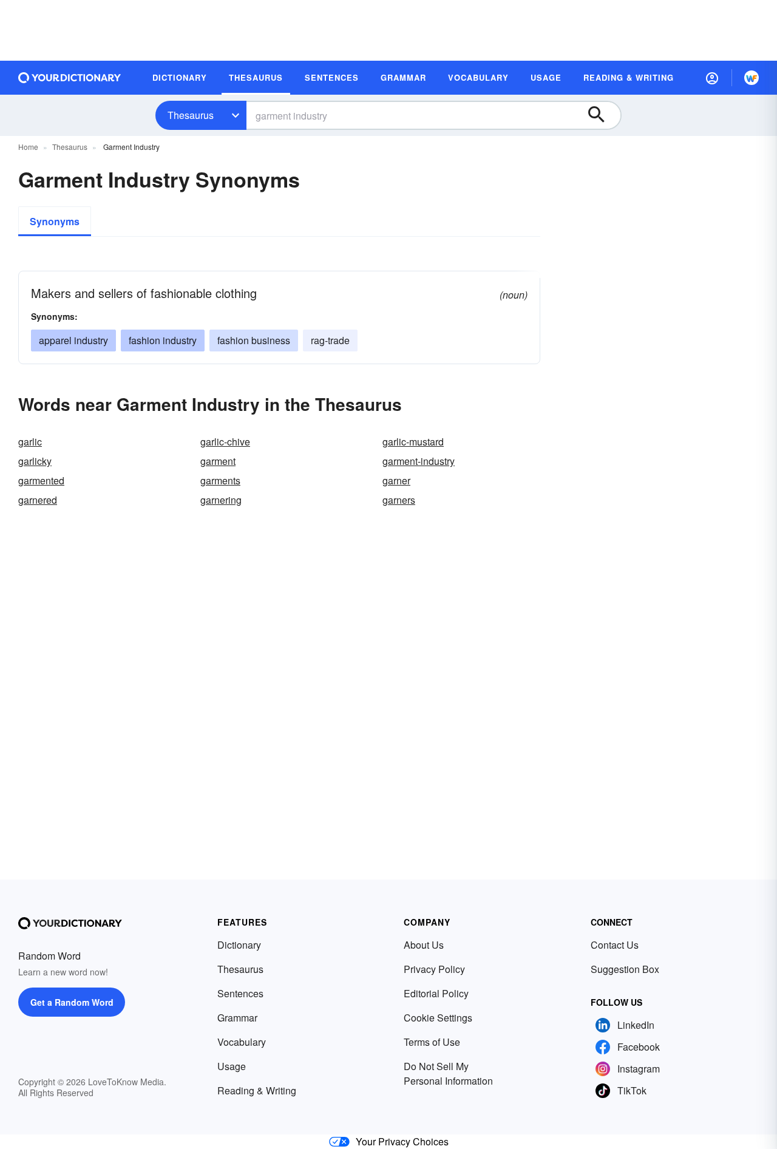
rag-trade (330, 340)
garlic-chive (225, 442)
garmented (41, 480)
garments (220, 480)
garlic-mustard (413, 442)
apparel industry (73, 340)
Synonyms (55, 221)
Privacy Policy (434, 969)
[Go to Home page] (69, 77)
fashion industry (163, 340)
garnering (221, 500)
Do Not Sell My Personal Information (448, 1073)
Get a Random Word (72, 1002)
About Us (424, 945)
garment (218, 461)
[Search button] (602, 115)
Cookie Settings (438, 1018)
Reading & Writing (256, 1090)
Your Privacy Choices (402, 1141)
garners (398, 500)
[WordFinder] (751, 78)
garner (396, 480)
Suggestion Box (625, 969)
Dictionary (239, 945)
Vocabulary (241, 1042)
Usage (231, 1066)
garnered (37, 500)
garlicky (35, 461)
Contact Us (615, 945)
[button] (712, 77)
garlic (30, 442)
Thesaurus (191, 115)
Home (28, 146)
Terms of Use (432, 1042)
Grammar (237, 1018)
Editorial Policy (436, 993)
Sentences (240, 993)
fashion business (253, 340)
